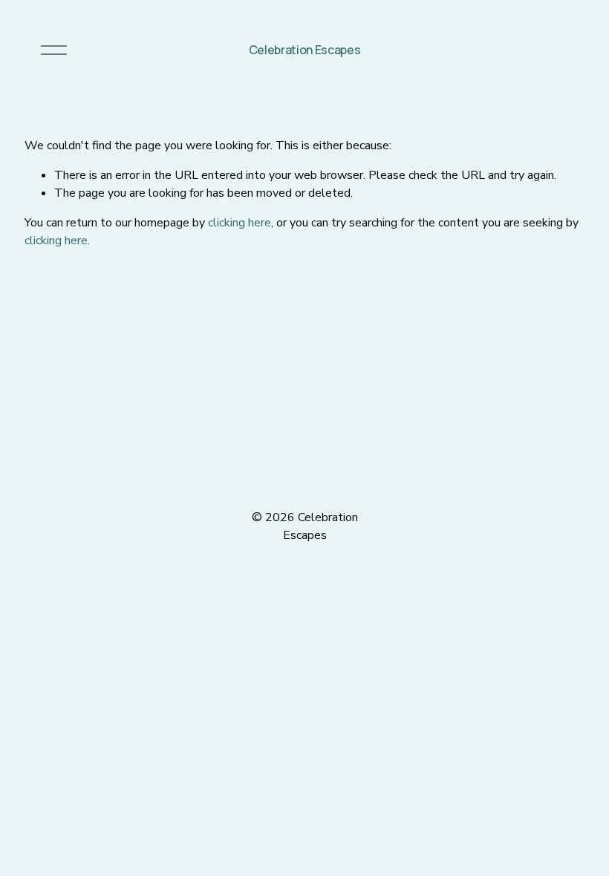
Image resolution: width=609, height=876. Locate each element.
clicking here (239, 223)
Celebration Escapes (305, 50)
